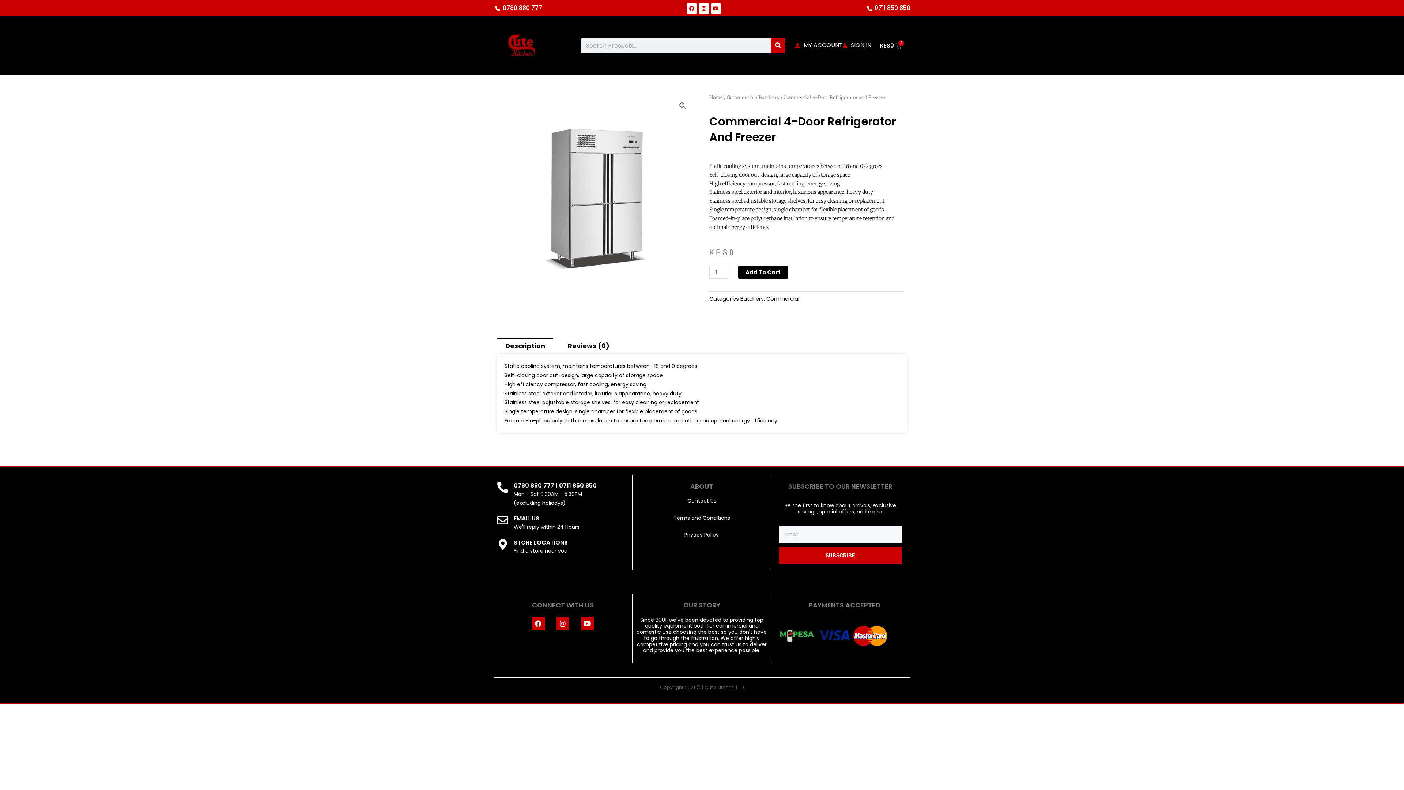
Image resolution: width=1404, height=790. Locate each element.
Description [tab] (525, 345)
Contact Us (701, 500)
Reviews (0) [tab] (588, 345)
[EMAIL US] (502, 520)
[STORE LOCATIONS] (502, 544)
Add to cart (763, 272)
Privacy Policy (701, 534)
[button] (682, 105)
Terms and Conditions (701, 518)
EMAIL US (526, 518)
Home (716, 97)
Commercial (741, 97)
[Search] (778, 45)
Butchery (769, 97)
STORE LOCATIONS (541, 542)
